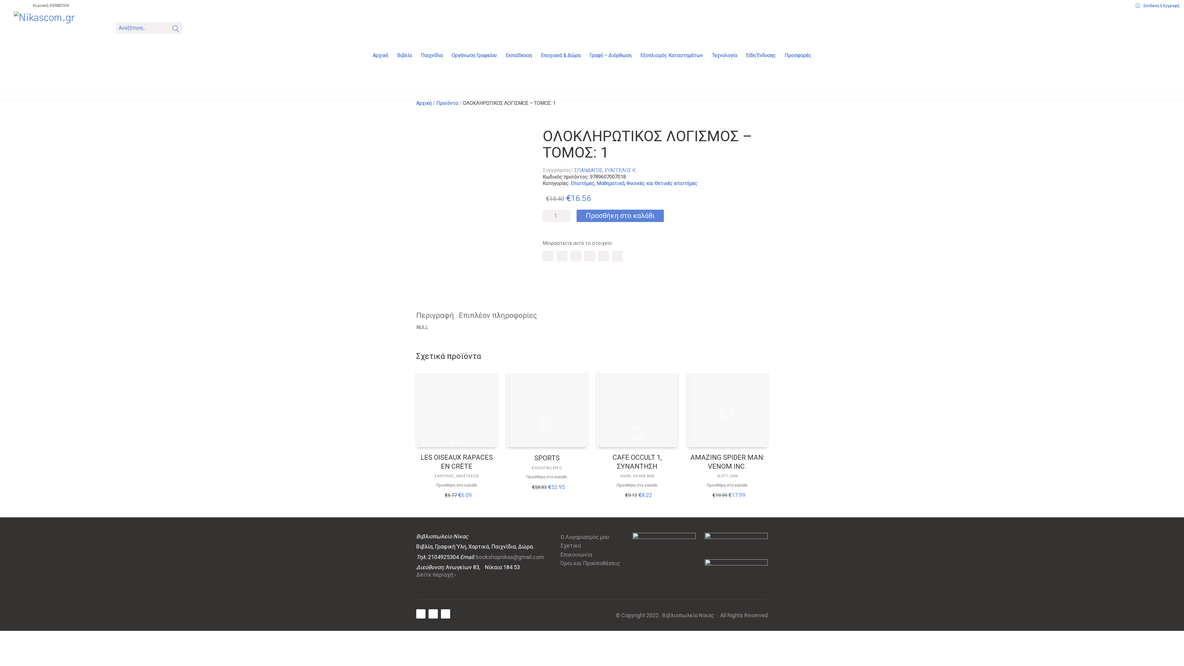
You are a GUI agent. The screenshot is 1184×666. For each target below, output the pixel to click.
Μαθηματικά (610, 183)
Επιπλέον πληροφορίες (498, 315)
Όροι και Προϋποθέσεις (590, 563)
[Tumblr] (589, 256)
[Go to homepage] (60, 27)
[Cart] (194, 27)
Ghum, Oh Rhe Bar (637, 476)
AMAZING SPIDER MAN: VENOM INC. (727, 462)
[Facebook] (548, 256)
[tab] (437, 315)
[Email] (617, 256)
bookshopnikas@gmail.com (510, 557)
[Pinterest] (575, 256)
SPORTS (547, 458)
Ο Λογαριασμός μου (585, 537)
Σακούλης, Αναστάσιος (456, 476)
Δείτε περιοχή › (436, 574)
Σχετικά (571, 545)
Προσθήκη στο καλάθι (620, 216)
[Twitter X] (562, 256)
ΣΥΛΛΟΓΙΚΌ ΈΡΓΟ (547, 468)
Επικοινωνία (576, 554)
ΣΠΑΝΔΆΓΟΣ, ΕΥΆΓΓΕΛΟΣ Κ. (605, 170)
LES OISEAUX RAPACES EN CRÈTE (457, 462)
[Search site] (175, 30)
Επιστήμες (582, 183)
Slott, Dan (727, 476)
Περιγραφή (435, 315)
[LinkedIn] (603, 256)
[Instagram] (445, 614)
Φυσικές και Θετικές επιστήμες (662, 183)
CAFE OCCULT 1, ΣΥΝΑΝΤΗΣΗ (637, 462)
